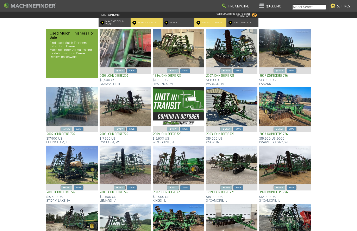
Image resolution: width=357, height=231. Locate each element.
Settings (343, 6)
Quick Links (274, 6)
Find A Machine (238, 6)
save (131, 70)
